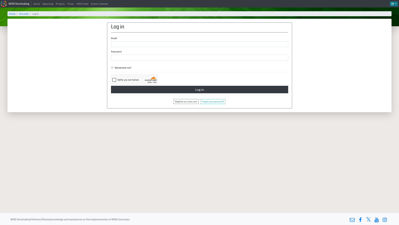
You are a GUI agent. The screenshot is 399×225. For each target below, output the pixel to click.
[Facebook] (360, 220)
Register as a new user (186, 101)
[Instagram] (385, 220)
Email (114, 38)
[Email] (352, 220)
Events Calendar (99, 3)
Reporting (48, 3)
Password (116, 51)
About (36, 3)
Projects (60, 3)
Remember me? (123, 67)
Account (23, 13)
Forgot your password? (213, 101)
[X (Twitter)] (368, 220)
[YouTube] (376, 220)
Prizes (70, 3)
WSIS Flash (82, 3)
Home (12, 13)
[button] (394, 3)
